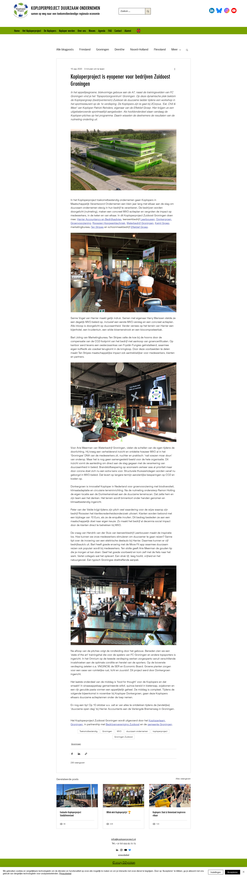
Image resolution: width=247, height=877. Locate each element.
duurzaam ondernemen (137, 731)
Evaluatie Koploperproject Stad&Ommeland (70, 814)
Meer (174, 49)
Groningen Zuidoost (123, 737)
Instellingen (216, 872)
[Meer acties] (174, 69)
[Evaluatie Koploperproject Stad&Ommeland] (77, 795)
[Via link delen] (86, 753)
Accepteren (232, 872)
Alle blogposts (65, 49)
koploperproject (160, 731)
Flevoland (160, 49)
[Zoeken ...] (148, 11)
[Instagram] (121, 850)
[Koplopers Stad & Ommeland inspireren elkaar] (170, 795)
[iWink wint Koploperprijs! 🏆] (123, 795)
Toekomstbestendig (88, 731)
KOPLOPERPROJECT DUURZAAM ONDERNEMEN (65, 8)
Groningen (102, 49)
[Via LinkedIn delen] (79, 753)
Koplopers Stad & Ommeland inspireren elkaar (169, 814)
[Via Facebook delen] (72, 753)
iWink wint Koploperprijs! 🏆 (118, 812)
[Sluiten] (243, 872)
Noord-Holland (139, 49)
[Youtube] (125, 850)
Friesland (84, 49)
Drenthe (120, 49)
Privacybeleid (65, 873)
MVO (119, 731)
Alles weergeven (183, 778)
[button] (187, 50)
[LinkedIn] (117, 850)
